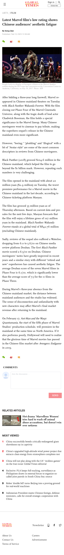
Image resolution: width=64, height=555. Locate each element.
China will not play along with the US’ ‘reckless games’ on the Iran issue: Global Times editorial (33, 462)
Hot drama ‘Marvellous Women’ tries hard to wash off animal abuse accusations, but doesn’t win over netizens (41, 421)
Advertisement (39, 539)
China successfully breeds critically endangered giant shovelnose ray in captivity (32, 443)
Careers (36, 535)
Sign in (51, 2)
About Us (7, 535)
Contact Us (7, 539)
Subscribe (54, 5)
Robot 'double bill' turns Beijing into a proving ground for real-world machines (33, 485)
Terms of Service (10, 543)
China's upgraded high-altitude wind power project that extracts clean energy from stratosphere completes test (33, 453)
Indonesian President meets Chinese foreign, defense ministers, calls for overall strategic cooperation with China (33, 496)
